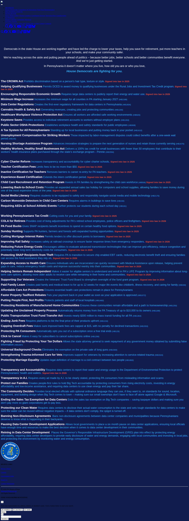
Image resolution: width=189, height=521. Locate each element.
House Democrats (11, 10)
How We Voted (24, 23)
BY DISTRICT (17, 510)
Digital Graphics (25, 16)
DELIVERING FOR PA (14, 12)
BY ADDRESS (6, 510)
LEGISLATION (11, 21)
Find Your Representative (46, 10)
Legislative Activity (12, 23)
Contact (42, 23)
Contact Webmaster (7, 484)
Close (3, 512)
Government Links (7, 476)
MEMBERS (9, 8)
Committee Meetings (24, 19)
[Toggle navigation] (2, 4)
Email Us (4, 480)
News (7, 16)
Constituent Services (38, 16)
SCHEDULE (10, 18)
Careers (3, 472)
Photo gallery (14, 16)
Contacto (48, 23)
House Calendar (10, 19)
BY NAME (27, 510)
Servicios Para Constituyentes (56, 16)
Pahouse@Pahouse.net (9, 491)
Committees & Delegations (27, 10)
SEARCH (5, 519)
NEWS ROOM (10, 14)
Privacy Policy (6, 469)
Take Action (34, 23)
